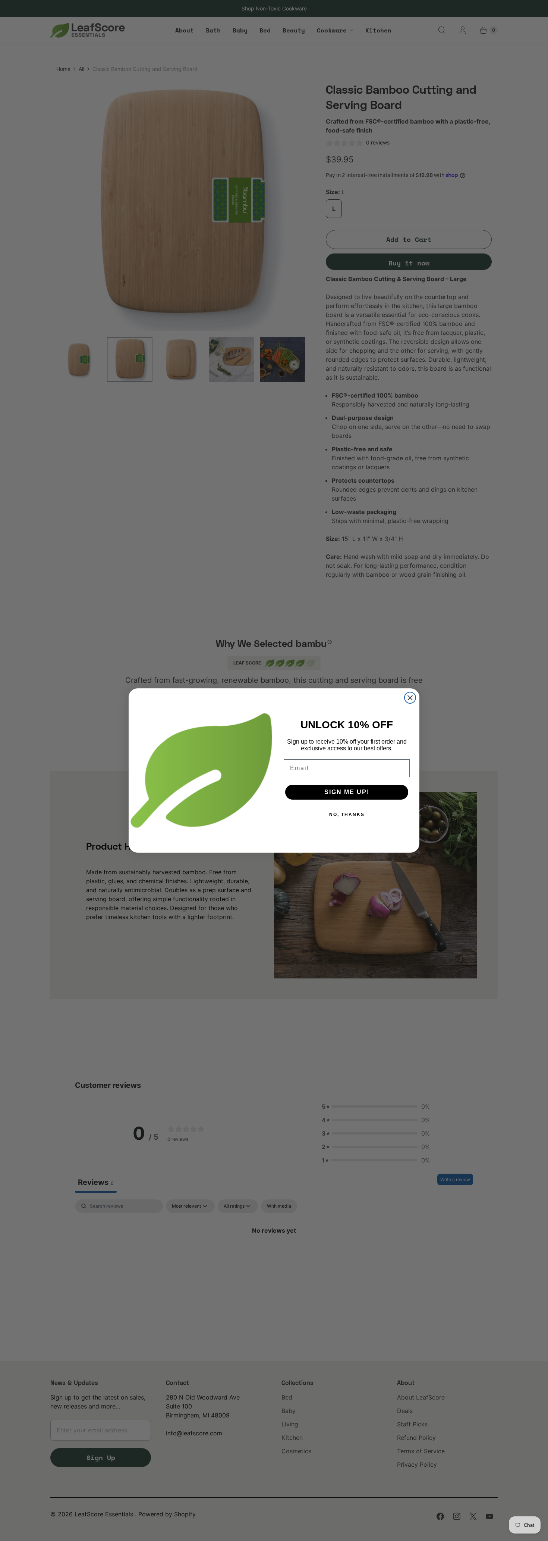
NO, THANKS (347, 814)
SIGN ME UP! (346, 792)
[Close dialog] (410, 697)
